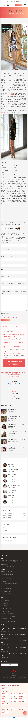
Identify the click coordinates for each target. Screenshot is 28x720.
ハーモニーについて (7, 586)
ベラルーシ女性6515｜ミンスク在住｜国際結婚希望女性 (13, 635)
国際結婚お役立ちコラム (8, 594)
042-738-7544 (14, 363)
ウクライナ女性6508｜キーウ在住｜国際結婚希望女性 (17, 447)
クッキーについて (7, 608)
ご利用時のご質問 (7, 591)
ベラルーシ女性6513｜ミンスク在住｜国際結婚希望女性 (13, 648)
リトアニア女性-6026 (13, 490)
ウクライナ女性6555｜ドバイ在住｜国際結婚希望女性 (17, 432)
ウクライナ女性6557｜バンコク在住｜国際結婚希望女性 (17, 417)
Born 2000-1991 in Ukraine (7, 26)
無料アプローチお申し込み (9, 613)
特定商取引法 (6, 603)
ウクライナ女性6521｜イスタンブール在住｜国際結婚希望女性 (17, 440)
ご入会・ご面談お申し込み (9, 616)
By (10, 374)
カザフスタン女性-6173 (13, 480)
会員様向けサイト (19, 1)
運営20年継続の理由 (7, 589)
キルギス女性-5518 (12, 495)
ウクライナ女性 (5, 28)
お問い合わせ (6, 611)
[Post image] (4, 411)
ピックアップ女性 (6, 30)
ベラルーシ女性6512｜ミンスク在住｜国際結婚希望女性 (13, 654)
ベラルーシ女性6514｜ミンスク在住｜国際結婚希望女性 (13, 641)
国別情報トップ (5, 688)
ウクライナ (17, 162)
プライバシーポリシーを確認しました (10, 317)
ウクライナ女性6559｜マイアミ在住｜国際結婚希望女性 (17, 410)
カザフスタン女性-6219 (13, 474)
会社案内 (5, 581)
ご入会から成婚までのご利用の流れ (12, 353)
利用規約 (5, 606)
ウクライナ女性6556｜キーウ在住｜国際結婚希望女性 (17, 425)
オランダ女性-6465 (12, 464)
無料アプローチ (5, 223)
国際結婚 (17, 376)
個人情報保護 (6, 600)
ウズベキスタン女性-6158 (14, 485)
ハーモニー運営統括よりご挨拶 (10, 583)
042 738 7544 (10, 1)
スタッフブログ (11, 94)
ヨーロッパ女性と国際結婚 (9, 621)
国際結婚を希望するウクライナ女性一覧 (13, 342)
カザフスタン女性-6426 (13, 469)
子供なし (4, 32)
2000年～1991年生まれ (10, 372)
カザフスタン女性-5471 (13, 501)
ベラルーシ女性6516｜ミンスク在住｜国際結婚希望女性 (13, 628)
